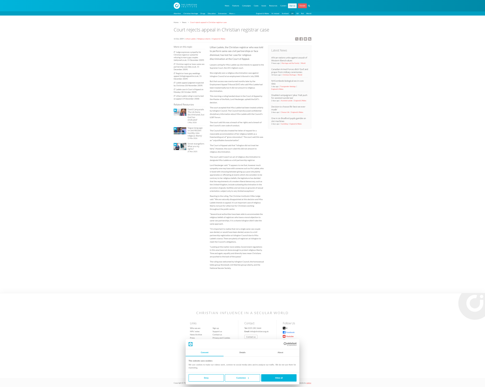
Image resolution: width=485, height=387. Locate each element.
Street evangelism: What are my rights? (196, 146)
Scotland (285, 13)
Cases (256, 6)
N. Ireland (275, 13)
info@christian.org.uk (259, 331)
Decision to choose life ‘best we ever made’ (288, 108)
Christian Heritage (190, 13)
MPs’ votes (195, 331)
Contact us (217, 334)
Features (235, 6)
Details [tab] (242, 352)
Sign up (292, 6)
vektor (308, 383)
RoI (302, 13)
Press (192, 338)
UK (292, 13)
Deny (206, 378)
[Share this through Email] (305, 38)
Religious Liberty (204, 39)
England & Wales (262, 13)
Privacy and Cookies (221, 338)
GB (297, 13)
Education (212, 13)
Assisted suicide (286, 101)
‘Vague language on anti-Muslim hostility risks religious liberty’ (195, 132)
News (227, 6)
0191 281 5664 (254, 328)
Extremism (222, 13)
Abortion (177, 13)
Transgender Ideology (288, 86)
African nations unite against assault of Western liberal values (289, 59)
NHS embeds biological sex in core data (287, 82)
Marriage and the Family (290, 63)
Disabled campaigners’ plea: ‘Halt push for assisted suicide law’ (289, 96)
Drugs (202, 13)
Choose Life (285, 112)
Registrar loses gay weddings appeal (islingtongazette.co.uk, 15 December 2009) (188, 76)
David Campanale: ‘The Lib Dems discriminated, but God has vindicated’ (196, 114)
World (308, 13)
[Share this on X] (296, 38)
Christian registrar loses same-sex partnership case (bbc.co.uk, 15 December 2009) (189, 67)
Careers (283, 6)
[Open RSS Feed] (309, 38)
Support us (217, 331)
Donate (302, 6)
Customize (241, 378)
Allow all (279, 378)
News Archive (196, 334)
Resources (273, 6)
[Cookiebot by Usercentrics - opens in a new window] (285, 344)
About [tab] (280, 352)
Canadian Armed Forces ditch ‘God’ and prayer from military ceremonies (289, 70)
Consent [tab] (204, 352)
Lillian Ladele (190, 39)
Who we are (195, 328)
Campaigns (246, 6)
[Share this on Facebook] (301, 38)
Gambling (284, 124)
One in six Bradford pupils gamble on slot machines (288, 119)
